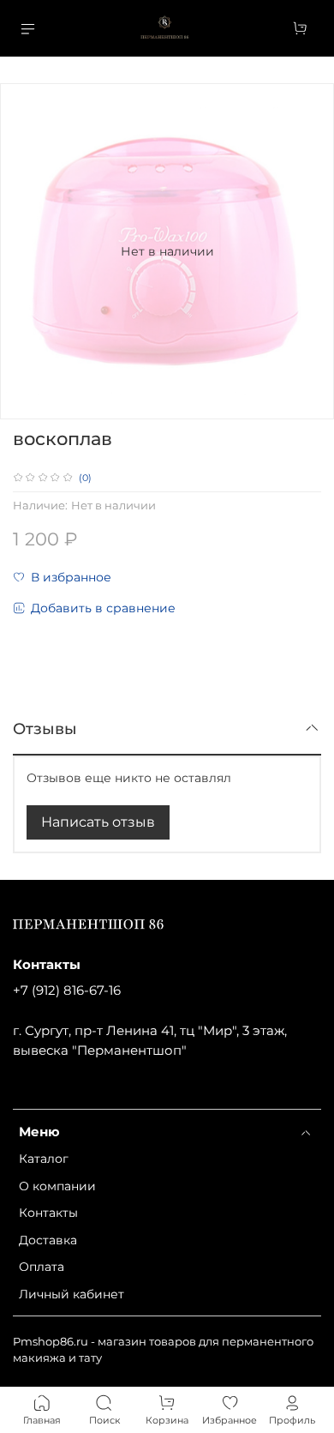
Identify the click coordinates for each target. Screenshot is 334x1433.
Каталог (44, 1158)
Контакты (48, 1212)
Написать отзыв (98, 822)
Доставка (48, 1240)
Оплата (41, 1266)
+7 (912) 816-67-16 (67, 990)
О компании (57, 1186)
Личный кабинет (71, 1294)
